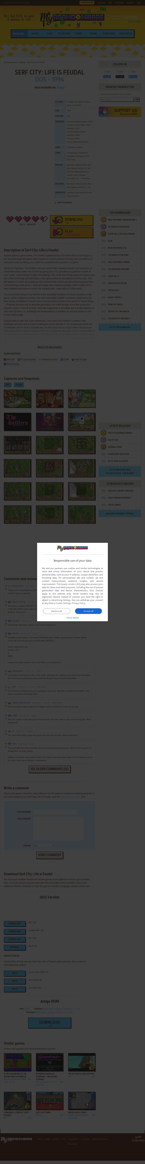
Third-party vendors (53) (68, 584)
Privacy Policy (78, 603)
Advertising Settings (61, 600)
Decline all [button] (56, 611)
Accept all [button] (88, 611)
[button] (72, 617)
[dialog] (72, 582)
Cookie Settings (63, 603)
